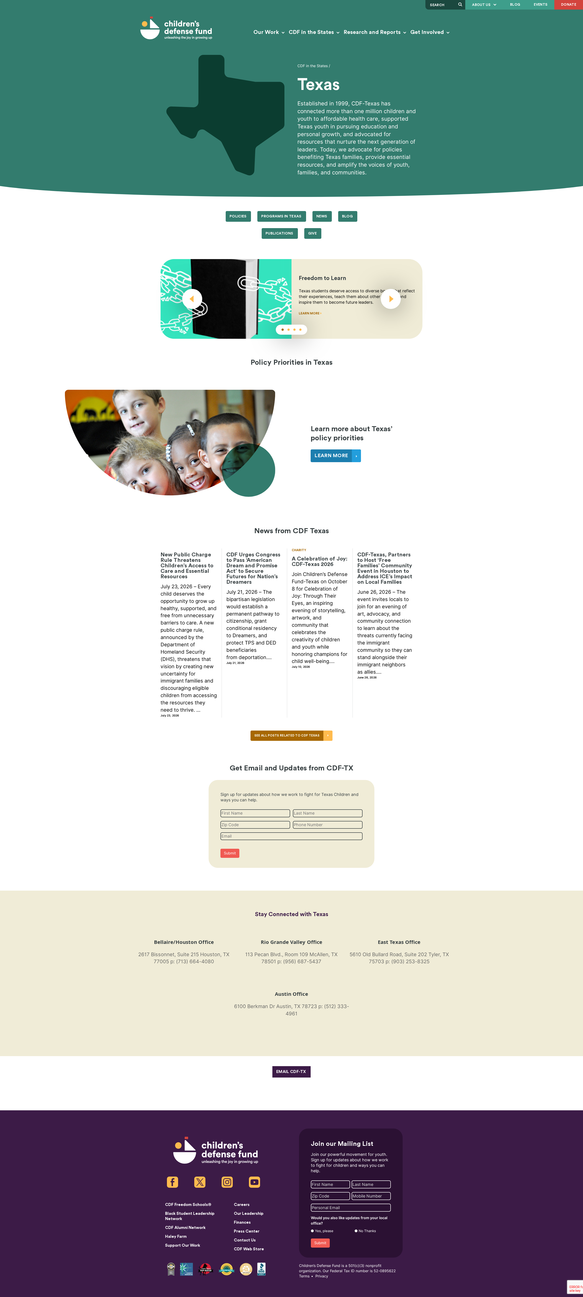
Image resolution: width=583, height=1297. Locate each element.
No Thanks (367, 1230)
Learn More (309, 313)
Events (540, 4)
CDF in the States (312, 32)
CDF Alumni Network (185, 1228)
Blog (515, 4)
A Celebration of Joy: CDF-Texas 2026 (320, 561)
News (321, 216)
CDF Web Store (249, 1249)
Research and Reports (373, 32)
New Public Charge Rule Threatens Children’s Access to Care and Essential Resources (187, 565)
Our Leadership (248, 1213)
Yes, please (324, 1230)
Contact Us (245, 1240)
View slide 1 (282, 330)
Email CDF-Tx (291, 1072)
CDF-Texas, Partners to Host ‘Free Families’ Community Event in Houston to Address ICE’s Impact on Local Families (384, 568)
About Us (481, 5)
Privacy (321, 1276)
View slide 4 (300, 330)
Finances (242, 1222)
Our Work (266, 32)
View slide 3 (294, 330)
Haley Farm (176, 1236)
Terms (304, 1276)
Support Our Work (182, 1245)
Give (312, 233)
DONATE (568, 4)
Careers (242, 1205)
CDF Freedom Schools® (188, 1205)
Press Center (246, 1231)
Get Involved (427, 32)
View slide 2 (288, 330)
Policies (238, 216)
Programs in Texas (281, 216)
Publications (279, 233)
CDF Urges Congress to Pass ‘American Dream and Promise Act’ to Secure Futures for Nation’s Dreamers (253, 568)
